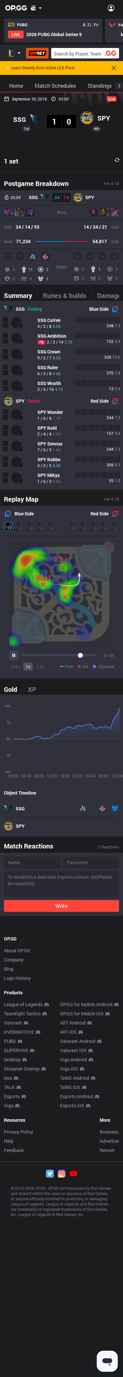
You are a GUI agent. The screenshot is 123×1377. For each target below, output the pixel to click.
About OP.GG (17, 950)
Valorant (13, 1023)
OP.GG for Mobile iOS (82, 1013)
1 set (11, 161)
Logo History (17, 978)
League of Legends (23, 1004)
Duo (8, 1078)
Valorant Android (77, 1041)
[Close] (114, 68)
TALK (9, 1087)
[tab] (20, 295)
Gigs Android (73, 1059)
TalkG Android (74, 1078)
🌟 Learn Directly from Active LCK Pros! (39, 68)
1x (28, 666)
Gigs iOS (69, 1069)
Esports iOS (72, 1105)
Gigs (8, 1105)
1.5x (40, 666)
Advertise (109, 1141)
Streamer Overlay (22, 1069)
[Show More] (36, 7)
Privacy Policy (18, 1132)
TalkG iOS (70, 1087)
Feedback (14, 1150)
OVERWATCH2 (19, 1032)
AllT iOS (68, 1032)
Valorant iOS (73, 1050)
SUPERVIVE (16, 1050)
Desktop (12, 1059)
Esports (12, 1096)
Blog (8, 969)
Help (8, 1141)
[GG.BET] (37, 53)
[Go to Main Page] (16, 8)
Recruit (107, 1150)
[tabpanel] (61, 395)
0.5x (15, 666)
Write (61, 905)
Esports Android (76, 1096)
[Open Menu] (111, 7)
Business (109, 1132)
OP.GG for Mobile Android (86, 1004)
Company (14, 960)
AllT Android (73, 1023)
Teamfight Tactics (22, 1013)
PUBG (10, 1041)
